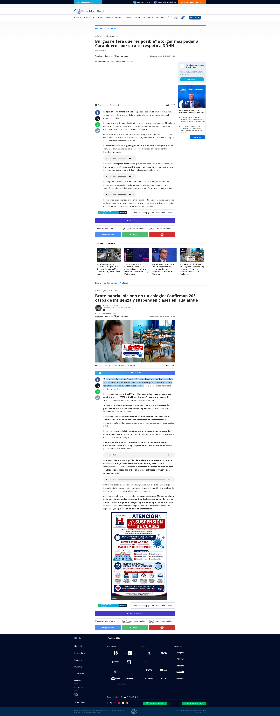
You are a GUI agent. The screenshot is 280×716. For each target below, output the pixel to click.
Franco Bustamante (110, 305)
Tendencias (128, 18)
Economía (109, 18)
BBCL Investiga (148, 18)
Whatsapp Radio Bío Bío (195, 703)
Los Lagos (127, 411)
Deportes (118, 18)
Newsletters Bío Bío (143, 2)
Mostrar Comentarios (135, 221)
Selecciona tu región (85, 2)
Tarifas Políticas (80, 702)
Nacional (87, 18)
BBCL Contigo (160, 18)
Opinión (137, 18)
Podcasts (77, 18)
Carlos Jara (102, 51)
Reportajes (78, 687)
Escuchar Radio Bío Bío (192, 2)
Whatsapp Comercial (156, 703)
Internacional (98, 18)
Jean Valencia (110, 313)
